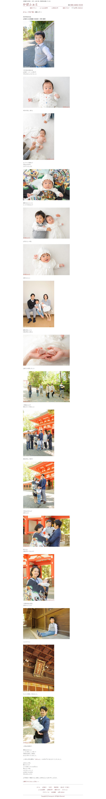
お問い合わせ (61, 792)
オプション (65, 789)
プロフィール (46, 792)
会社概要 (53, 792)
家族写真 (56, 787)
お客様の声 (55, 8)
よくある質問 (44, 8)
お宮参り (44, 787)
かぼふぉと (30, 4)
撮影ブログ (66, 8)
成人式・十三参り (65, 787)
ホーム (24, 12)
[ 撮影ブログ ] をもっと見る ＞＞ (31, 781)
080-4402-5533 (76, 5)
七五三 (50, 787)
